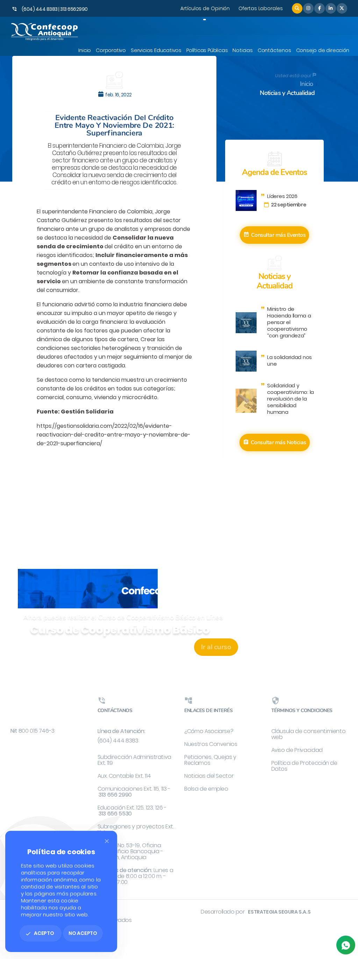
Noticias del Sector (209, 776)
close (106, 841)
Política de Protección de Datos (304, 766)
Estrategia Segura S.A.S (279, 911)
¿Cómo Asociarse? (208, 731)
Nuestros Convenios (210, 744)
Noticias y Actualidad (287, 93)
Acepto (39, 933)
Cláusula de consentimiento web (308, 734)
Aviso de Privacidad (297, 750)
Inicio (306, 84)
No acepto (83, 933)
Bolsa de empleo (206, 789)
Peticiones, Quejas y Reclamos (210, 760)
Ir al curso (216, 647)
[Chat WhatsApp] (345, 945)
